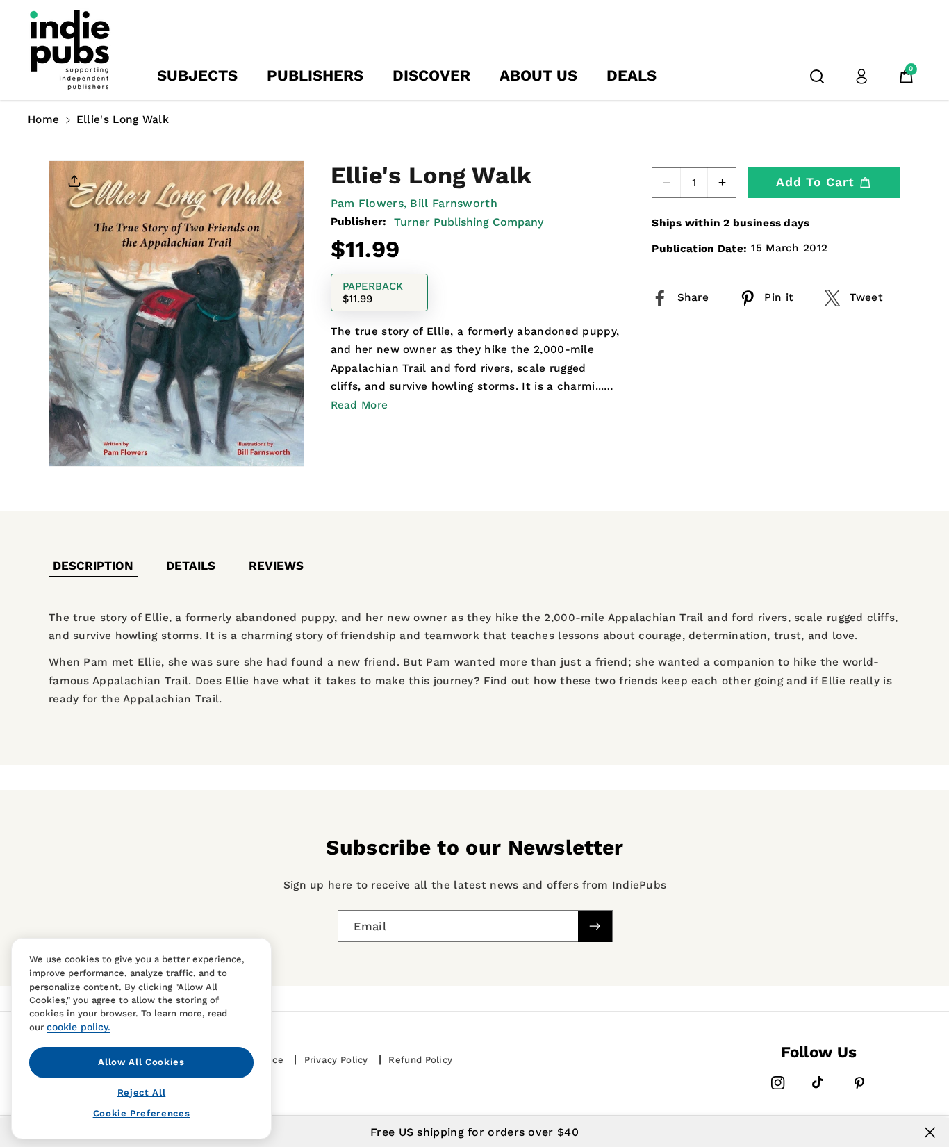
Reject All (141, 1092)
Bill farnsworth (453, 203)
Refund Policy (420, 1060)
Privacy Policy (336, 1060)
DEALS (631, 75)
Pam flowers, (369, 203)
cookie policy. (78, 1026)
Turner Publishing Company (468, 222)
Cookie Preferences (141, 1113)
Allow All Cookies (141, 1062)
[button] (817, 76)
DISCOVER (431, 75)
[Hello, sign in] (861, 76)
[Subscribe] (594, 925)
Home (43, 119)
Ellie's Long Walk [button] (122, 119)
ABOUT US (538, 75)
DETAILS (190, 565)
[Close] (930, 1132)
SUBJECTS (197, 75)
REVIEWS (276, 565)
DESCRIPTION (93, 565)
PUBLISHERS (315, 75)
